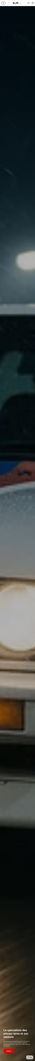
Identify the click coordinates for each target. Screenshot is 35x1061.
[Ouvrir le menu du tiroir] (3, 3)
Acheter (8, 1051)
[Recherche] (28, 3)
